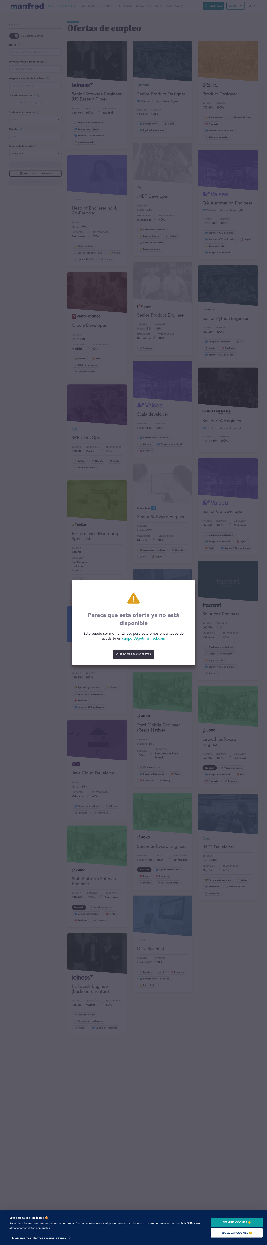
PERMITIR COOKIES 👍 (237, 1222)
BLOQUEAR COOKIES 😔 (236, 1232)
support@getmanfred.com (143, 638)
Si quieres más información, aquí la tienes (39, 1238)
